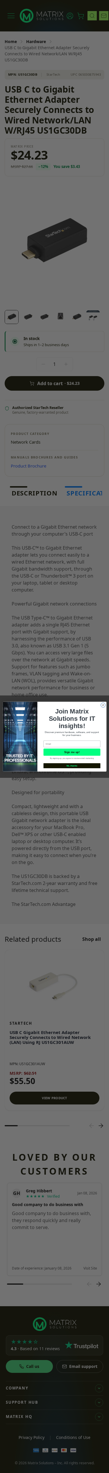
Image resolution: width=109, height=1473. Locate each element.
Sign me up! (72, 751)
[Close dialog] (103, 705)
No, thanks (71, 765)
